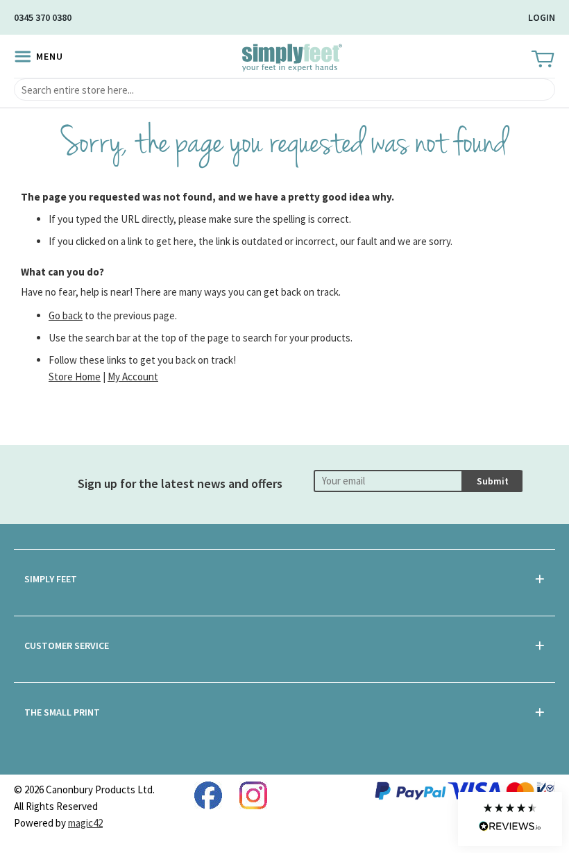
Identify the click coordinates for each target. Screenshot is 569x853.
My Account (133, 376)
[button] (510, 819)
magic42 (85, 822)
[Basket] (541, 60)
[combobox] (284, 89)
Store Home (75, 376)
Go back (66, 315)
